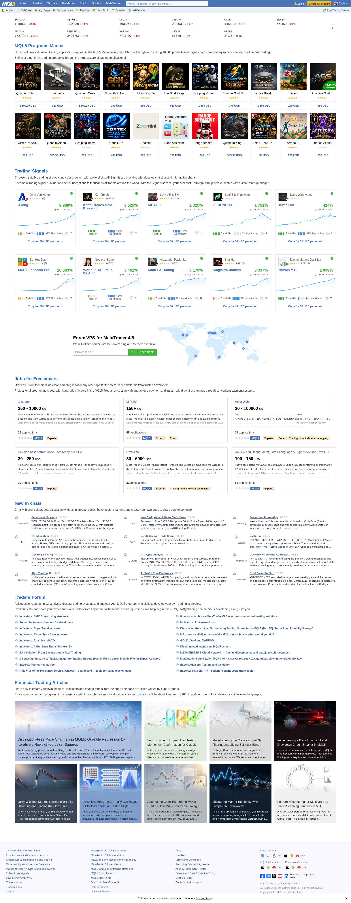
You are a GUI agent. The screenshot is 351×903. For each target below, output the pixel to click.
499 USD (323, 105)
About (179, 850)
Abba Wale (242, 401)
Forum (24, 3)
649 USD (204, 155)
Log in (301, 3)
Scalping (255, 535)
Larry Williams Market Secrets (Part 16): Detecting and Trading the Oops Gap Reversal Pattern (45, 806)
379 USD (234, 105)
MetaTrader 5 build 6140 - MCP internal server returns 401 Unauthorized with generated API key (241, 658)
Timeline (180, 855)
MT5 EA (131, 401)
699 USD (87, 155)
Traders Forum (30, 597)
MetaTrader (113, 3)
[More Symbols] (332, 28)
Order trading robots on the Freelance (28, 864)
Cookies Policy (184, 877)
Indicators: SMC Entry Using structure (43, 616)
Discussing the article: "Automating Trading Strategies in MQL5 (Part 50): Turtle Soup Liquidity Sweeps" (246, 628)
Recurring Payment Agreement (193, 864)
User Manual (106, 864)
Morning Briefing (42, 554)
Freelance (68, 3)
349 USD (57, 105)
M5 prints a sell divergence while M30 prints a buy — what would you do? (227, 634)
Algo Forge (44, 10)
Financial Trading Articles (41, 682)
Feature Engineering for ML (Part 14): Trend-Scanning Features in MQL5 (302, 804)
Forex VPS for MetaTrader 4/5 (103, 337)
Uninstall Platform (101, 891)
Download (105, 882)
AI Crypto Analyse (152, 554)
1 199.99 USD (28, 105)
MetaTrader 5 (268, 850)
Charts (10, 891)
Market (37, 3)
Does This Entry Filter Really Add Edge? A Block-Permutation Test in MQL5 (109, 804)
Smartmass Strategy (44, 517)
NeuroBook (103, 10)
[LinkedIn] (286, 876)
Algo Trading (39, 573)
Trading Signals (31, 170)
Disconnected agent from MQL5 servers (205, 646)
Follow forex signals (17, 873)
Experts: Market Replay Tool (37, 664)
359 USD (323, 155)
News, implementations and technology (113, 859)
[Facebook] (262, 876)
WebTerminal (139, 10)
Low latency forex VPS (19, 877)
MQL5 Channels (269, 862)
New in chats (28, 503)
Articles (9, 10)
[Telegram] (268, 876)
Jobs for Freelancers (36, 378)
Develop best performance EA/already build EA (50, 452)
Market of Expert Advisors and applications (30, 868)
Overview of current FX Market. (269, 554)
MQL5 (121, 603)
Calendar (120, 10)
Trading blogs (14, 886)
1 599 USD (205, 105)
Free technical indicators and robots (27, 855)
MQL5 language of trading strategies (112, 868)
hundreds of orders (74, 390)
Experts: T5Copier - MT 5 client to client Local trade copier (217, 670)
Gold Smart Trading (262, 573)
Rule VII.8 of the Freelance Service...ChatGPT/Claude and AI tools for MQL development (75, 670)
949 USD (175, 105)
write (141, 694)
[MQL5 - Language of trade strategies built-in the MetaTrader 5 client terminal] (8, 4)
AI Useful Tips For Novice (157, 573)
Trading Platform (109, 850)
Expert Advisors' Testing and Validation (205, 664)
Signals (52, 3)
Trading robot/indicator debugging (308, 438)
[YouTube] (280, 876)
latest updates (107, 855)
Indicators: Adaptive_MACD (37, 640)
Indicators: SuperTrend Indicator (40, 628)
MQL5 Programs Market (39, 45)
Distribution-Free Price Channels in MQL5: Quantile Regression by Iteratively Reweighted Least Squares (71, 741)
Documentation (65, 10)
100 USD (175, 155)
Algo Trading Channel (338, 10)
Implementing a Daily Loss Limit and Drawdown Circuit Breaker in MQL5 (302, 742)
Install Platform (99, 886)
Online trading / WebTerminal (23, 850)
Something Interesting (264, 517)
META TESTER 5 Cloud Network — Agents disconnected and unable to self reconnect (234, 652)
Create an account (319, 3)
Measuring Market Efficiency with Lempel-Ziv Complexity (235, 804)
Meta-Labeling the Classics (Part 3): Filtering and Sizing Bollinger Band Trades (237, 745)
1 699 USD (264, 105)
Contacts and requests (189, 882)
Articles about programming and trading (29, 859)
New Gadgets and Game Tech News (163, 517)
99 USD (264, 155)
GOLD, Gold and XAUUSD (197, 640)
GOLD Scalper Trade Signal (158, 535)
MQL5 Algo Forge (101, 877)
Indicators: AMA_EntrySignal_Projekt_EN (45, 646)
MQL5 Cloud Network (103, 873)
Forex (173, 438)
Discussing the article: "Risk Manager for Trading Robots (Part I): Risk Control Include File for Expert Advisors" (90, 658)
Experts (51, 438)
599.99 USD (57, 155)
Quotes (96, 3)
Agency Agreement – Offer (191, 868)
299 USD (116, 105)
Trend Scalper (40, 535)
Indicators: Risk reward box (198, 622)
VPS (83, 3)
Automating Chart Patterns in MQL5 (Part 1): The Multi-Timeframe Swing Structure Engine (172, 806)
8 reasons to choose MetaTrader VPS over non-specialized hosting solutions (229, 616)
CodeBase (25, 10)
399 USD (27, 155)
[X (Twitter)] (274, 876)
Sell (17, 57)
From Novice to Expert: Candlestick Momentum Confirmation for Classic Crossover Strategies (172, 745)
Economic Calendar (296, 862)
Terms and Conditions (188, 859)
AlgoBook (85, 10)
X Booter (24, 401)
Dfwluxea (132, 452)
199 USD (293, 105)
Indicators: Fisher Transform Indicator (43, 634)
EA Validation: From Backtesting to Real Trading (50, 652)
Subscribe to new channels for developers (46, 622)
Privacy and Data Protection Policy (195, 873)
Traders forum (14, 882)
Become (20, 183)
